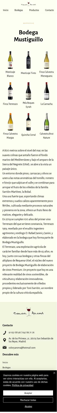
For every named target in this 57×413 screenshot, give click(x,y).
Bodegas (7, 367)
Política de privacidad (22, 385)
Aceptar (28, 393)
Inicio (5, 362)
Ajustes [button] (28, 406)
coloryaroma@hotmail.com (22, 347)
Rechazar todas (28, 400)
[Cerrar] (52, 375)
